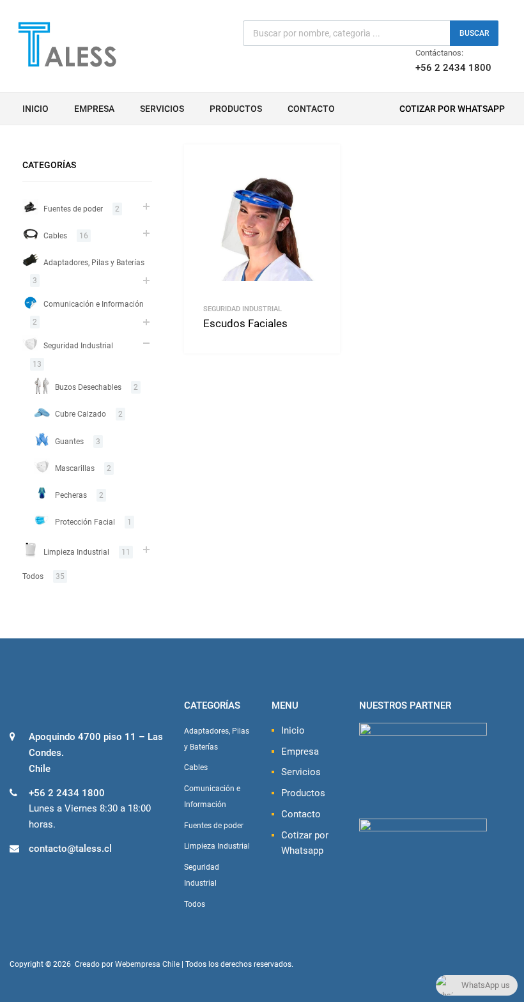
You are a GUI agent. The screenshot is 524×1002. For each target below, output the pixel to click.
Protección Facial (85, 522)
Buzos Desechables (88, 387)
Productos (236, 109)
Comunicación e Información (93, 304)
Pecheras (71, 495)
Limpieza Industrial (76, 552)
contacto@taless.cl (70, 848)
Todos (32, 576)
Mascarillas (75, 468)
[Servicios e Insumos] (67, 65)
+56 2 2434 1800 (446, 67)
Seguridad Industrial (242, 308)
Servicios (162, 109)
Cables (55, 235)
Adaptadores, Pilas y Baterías (93, 262)
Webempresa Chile (147, 964)
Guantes (69, 441)
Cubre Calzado (80, 414)
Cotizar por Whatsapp (452, 109)
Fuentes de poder (73, 208)
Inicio (35, 109)
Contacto (311, 109)
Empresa (94, 109)
